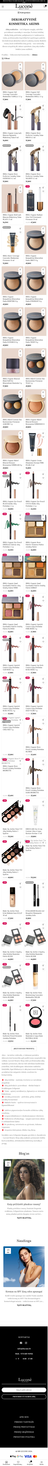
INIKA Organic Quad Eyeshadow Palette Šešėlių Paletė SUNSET (35, 585)
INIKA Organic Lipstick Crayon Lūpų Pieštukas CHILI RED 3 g (11, 727)
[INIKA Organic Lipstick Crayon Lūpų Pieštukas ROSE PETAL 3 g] (12, 690)
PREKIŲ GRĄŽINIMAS (24, 1432)
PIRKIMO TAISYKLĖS (24, 1422)
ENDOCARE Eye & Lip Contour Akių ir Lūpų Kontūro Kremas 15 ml (34, 831)
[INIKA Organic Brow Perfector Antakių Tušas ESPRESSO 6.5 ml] (12, 158)
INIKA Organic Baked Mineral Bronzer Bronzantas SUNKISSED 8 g (35, 423)
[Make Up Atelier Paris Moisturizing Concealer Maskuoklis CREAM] (35, 976)
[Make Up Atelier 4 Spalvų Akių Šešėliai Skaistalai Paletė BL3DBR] (12, 976)
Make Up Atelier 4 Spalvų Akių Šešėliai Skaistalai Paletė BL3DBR (12, 995)
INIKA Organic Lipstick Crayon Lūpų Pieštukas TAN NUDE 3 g (11, 667)
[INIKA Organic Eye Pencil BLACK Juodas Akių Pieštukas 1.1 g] (12, 485)
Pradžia (5, 55)
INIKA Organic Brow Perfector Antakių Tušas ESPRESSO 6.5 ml (11, 176)
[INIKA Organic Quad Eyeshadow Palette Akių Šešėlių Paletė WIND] (12, 567)
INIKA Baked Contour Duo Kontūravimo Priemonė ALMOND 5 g (12, 422)
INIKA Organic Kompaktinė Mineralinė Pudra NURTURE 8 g (11, 299)
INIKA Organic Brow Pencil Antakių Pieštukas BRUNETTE (12, 768)
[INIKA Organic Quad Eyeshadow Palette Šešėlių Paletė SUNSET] (35, 567)
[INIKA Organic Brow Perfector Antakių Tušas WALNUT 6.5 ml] (35, 158)
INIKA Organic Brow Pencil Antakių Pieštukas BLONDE (35, 749)
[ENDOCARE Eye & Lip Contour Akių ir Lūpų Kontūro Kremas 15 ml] (35, 813)
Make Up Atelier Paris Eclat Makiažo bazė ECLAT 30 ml (12, 913)
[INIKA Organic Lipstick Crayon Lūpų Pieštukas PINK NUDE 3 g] (35, 608)
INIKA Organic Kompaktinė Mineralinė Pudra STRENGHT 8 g (34, 299)
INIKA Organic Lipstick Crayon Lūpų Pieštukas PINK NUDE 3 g (34, 626)
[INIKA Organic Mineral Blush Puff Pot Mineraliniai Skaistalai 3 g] (12, 362)
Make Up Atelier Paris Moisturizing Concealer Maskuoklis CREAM (34, 995)
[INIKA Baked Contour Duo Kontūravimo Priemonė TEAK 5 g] (35, 362)
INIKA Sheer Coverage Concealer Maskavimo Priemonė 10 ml (11, 258)
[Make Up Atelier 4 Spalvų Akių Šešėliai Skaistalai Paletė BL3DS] (12, 935)
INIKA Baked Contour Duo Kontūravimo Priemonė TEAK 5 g (35, 381)
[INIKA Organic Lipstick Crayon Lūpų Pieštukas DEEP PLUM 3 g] (35, 690)
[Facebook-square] (21, 1343)
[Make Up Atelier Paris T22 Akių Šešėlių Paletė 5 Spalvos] (12, 854)
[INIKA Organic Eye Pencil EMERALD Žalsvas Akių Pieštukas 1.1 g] (12, 526)
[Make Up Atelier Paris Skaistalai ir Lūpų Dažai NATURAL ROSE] (35, 1017)
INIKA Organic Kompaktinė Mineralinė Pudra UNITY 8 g (34, 258)
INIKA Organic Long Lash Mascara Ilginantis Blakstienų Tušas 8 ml (12, 135)
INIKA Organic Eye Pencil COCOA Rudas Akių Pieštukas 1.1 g (35, 503)
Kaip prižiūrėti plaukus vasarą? (24, 1204)
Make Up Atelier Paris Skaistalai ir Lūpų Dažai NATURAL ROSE (34, 1036)
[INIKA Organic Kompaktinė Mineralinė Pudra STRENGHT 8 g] (35, 280)
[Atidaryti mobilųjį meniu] (3, 6)
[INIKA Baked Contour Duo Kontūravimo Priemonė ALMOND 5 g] (12, 403)
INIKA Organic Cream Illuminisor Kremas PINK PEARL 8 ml (35, 462)
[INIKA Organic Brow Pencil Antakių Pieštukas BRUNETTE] (12, 761)
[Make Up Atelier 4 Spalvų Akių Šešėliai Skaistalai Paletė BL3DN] (35, 935)
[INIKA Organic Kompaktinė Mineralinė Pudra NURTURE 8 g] (12, 280)
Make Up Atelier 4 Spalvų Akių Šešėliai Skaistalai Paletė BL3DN (35, 954)
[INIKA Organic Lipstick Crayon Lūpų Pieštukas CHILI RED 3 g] (12, 720)
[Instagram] (26, 1343)
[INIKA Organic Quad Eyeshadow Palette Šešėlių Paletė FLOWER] (12, 608)
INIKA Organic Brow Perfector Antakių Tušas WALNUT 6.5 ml (34, 176)
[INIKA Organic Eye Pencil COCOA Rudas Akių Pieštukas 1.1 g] (35, 485)
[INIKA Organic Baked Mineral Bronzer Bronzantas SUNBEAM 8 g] (12, 444)
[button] (20, 65)
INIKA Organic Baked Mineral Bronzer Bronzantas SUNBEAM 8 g (12, 462)
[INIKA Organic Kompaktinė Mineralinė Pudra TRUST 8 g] (35, 321)
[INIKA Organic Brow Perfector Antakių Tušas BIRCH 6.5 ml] (35, 117)
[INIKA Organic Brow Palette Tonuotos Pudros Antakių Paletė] (35, 526)
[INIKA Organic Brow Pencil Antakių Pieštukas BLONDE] (35, 731)
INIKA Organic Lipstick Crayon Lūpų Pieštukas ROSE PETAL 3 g (11, 708)
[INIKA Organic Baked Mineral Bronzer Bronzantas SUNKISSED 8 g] (35, 403)
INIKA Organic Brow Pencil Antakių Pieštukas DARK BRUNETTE (35, 790)
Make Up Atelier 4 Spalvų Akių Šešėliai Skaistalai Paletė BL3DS (12, 954)
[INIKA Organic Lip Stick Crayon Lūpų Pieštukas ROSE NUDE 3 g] (35, 649)
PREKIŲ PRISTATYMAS (24, 1426)
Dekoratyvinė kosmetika (19, 55)
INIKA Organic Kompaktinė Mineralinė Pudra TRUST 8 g (34, 340)
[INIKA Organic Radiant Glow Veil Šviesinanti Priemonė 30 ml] (35, 198)
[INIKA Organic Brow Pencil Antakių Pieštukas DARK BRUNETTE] (35, 772)
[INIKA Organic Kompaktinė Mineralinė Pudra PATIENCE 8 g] (12, 321)
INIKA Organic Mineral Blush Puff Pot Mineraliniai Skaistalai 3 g (12, 381)
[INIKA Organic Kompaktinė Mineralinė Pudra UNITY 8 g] (35, 239)
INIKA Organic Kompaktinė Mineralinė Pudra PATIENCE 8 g (11, 340)
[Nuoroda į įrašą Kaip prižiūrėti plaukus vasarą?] (24, 1179)
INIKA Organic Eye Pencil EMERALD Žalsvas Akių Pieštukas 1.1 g (12, 544)
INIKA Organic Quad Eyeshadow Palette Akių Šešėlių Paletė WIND (12, 585)
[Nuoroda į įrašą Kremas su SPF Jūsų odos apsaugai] (24, 1266)
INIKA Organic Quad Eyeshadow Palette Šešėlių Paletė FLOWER (12, 626)
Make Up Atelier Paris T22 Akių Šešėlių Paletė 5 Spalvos (12, 872)
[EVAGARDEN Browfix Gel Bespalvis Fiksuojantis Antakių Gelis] (35, 894)
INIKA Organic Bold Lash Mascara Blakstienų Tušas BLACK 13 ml (12, 217)
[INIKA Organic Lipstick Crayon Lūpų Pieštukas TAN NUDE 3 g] (12, 649)
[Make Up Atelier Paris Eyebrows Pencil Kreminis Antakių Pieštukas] (12, 1017)
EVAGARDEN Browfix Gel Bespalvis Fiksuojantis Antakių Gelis (35, 913)
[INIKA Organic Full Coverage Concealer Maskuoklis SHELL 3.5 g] (35, 76)
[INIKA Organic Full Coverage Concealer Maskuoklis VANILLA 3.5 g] (12, 76)
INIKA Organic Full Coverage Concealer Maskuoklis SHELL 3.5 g (34, 94)
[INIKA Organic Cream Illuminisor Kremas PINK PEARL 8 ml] (35, 444)
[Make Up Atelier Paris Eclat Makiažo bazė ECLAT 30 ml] (12, 894)
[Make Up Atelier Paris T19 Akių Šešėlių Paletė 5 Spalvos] (12, 813)
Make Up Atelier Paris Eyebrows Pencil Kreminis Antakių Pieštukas (12, 1036)
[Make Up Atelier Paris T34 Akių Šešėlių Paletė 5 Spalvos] (35, 842)
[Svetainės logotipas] (24, 6)
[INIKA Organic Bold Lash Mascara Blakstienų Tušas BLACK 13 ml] (12, 198)
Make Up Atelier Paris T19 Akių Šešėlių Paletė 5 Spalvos (12, 831)
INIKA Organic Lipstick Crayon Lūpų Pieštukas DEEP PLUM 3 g (34, 708)
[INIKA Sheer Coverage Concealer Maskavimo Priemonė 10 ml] (12, 239)
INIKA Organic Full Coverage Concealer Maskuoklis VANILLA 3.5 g (12, 94)
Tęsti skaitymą (24, 1218)
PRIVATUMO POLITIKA (24, 1437)
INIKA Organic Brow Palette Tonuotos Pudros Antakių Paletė (35, 544)
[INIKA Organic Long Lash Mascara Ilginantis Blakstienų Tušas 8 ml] (12, 117)
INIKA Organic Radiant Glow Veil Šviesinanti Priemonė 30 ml (34, 217)
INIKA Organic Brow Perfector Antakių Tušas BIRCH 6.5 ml (34, 135)
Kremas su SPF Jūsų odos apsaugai (24, 1291)
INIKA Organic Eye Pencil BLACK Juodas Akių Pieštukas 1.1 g (12, 503)
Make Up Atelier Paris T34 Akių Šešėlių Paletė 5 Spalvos (35, 848)
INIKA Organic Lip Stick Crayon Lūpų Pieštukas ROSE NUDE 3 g (34, 667)
